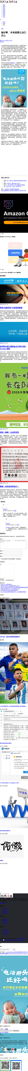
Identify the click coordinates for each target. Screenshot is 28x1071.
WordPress (5, 933)
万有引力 (5, 509)
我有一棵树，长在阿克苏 (9, 432)
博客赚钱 (5, 953)
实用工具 (5, 919)
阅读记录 (5, 920)
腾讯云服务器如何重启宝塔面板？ (6, 743)
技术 (4, 8)
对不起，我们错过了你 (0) (13, 183)
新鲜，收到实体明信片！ (9, 486)
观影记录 (5, 922)
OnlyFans (17, 953)
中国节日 (24, 952)
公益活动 (7, 189)
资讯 (4, 6)
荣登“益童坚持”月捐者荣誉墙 (11, 308)
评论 (1, 539)
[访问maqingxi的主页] (7, 577)
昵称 (1, 551)
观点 (4, 12)
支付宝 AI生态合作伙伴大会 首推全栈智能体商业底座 (14, 587)
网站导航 (5, 911)
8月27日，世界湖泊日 (6, 584)
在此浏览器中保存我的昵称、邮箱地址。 (11, 559)
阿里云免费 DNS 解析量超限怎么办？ (10, 585)
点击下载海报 (4, 1032)
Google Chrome (11, 953)
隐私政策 (5, 913)
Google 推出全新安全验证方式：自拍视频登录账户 (13, 591)
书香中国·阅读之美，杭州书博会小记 (10, 588)
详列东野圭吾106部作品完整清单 (9, 590)
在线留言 (5, 910)
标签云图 (5, 931)
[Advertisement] (14, 160)
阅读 (4, 11)
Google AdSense (23, 953)
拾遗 (4, 14)
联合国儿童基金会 (14, 189)
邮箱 (1, 553)
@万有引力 (8, 527)
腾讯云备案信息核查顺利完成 (5, 830)
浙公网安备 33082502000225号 (16, 940)
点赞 (20, 190)
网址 (1, 556)
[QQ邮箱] (4, 903)
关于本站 (5, 908)
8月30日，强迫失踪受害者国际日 (10, 636)
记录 (4, 9)
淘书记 (15, 952)
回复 (15, 510)
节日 (4, 15)
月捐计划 (12, 62)
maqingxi (8, 523)
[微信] (3, 903)
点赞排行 (5, 929)
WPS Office (6, 932)
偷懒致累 (1, 860)
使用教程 (19, 952)
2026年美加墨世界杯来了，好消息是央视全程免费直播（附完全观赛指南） (13, 706)
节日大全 (5, 923)
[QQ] (2, 903)
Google (7, 952)
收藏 (16, 190)
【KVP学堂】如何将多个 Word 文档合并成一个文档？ (9, 782)
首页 (4, 5)
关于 (4, 17)
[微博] (0, 903)
